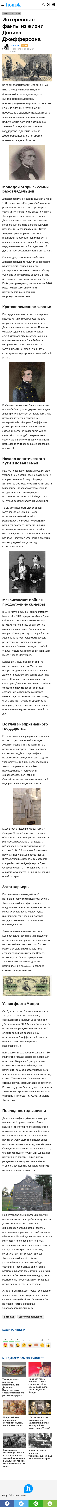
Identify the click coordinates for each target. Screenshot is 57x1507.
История (16, 13)
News (6, 13)
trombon (15, 45)
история (9, 1316)
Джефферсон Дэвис (30, 1316)
